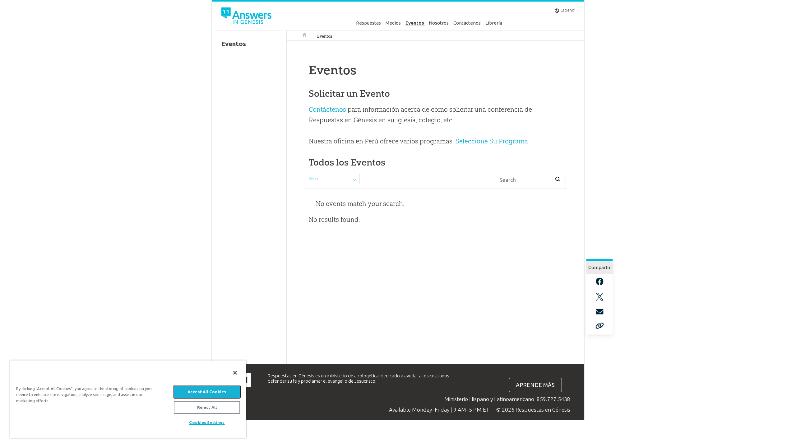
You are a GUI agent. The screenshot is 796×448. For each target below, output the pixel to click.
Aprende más (535, 385)
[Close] (235, 373)
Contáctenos (467, 23)
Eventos (414, 23)
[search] (557, 179)
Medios (393, 23)
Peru (313, 178)
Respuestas (368, 23)
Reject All (207, 407)
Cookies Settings (206, 422)
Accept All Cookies (206, 392)
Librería (493, 23)
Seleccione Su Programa (492, 141)
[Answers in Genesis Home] (247, 16)
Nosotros (439, 23)
